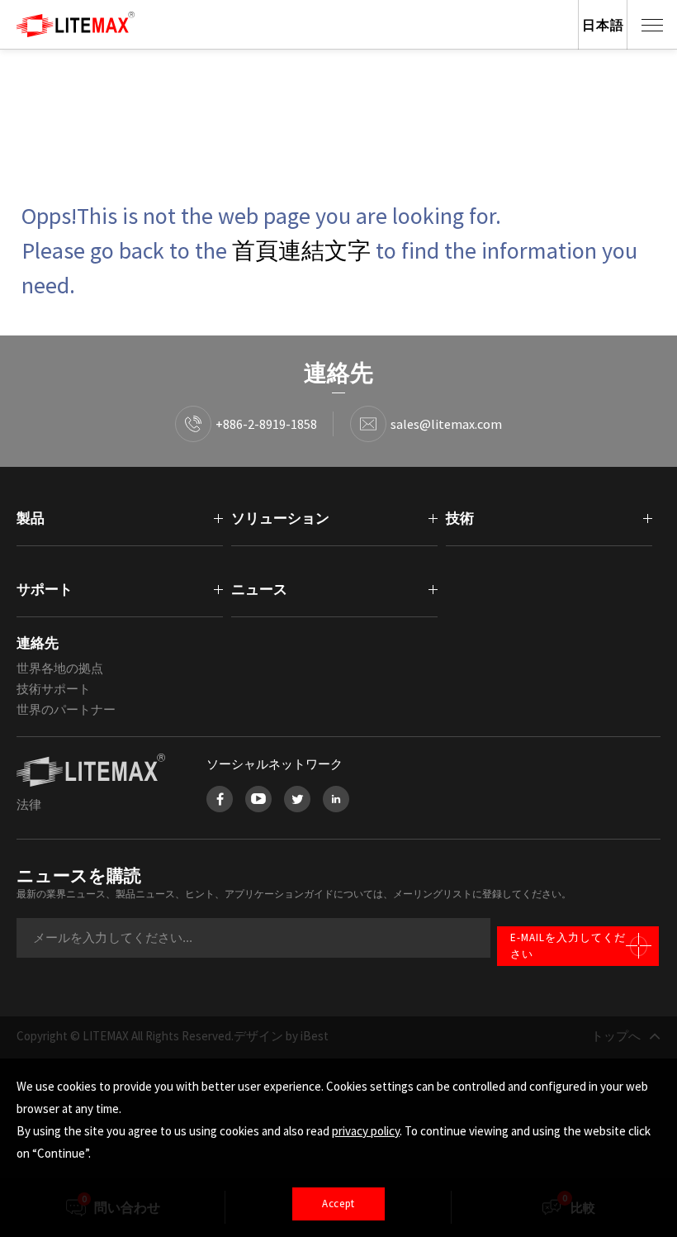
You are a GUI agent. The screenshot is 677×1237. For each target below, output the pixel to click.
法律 (29, 804)
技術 (460, 518)
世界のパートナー (66, 709)
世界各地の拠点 (60, 668)
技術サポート (54, 689)
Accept (338, 1204)
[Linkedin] (336, 799)
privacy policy (366, 1131)
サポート (45, 589)
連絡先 (38, 643)
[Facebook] (219, 799)
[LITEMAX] (95, 770)
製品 (31, 518)
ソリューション (280, 518)
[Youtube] (258, 799)
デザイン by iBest (281, 1036)
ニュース (259, 589)
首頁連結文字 (301, 250)
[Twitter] (297, 799)
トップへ (616, 1036)
